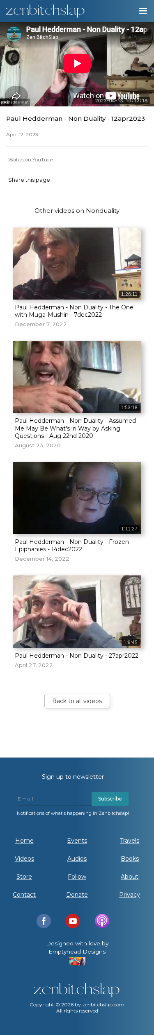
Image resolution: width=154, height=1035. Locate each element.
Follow (77, 876)
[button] (142, 11)
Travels (129, 840)
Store (24, 876)
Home (24, 840)
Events (77, 840)
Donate (77, 894)
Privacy (129, 894)
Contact (24, 894)
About (129, 876)
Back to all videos (77, 701)
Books (130, 858)
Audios (77, 858)
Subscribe (110, 799)
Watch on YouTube (30, 159)
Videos (24, 858)
